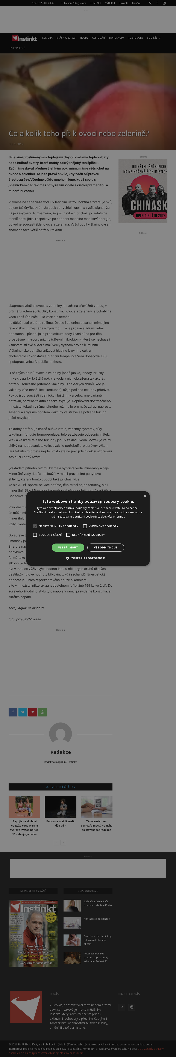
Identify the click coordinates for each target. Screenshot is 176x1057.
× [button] (144, 496)
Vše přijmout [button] (68, 547)
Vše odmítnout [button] (105, 547)
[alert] (88, 528)
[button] (87, 558)
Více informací (116, 516)
